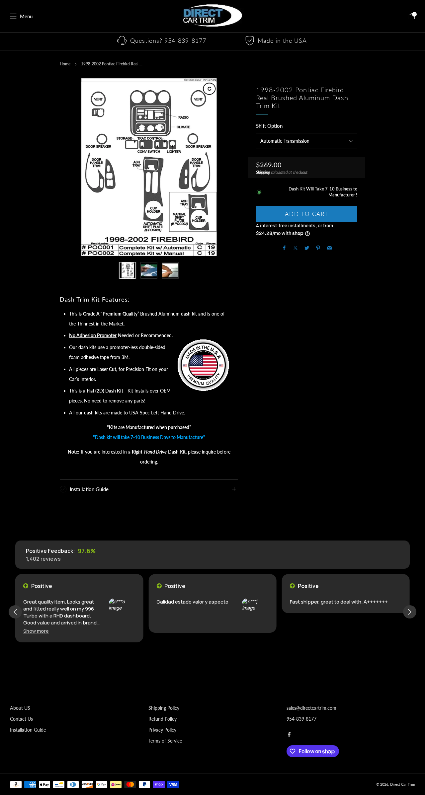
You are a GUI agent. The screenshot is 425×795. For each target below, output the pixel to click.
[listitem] (162, 41)
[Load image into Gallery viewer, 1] (127, 270)
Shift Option (269, 126)
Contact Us (21, 719)
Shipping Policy (163, 708)
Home (65, 63)
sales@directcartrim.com (311, 708)
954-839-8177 (301, 719)
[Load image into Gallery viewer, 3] (170, 270)
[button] (36, 630)
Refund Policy (162, 719)
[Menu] (13, 16)
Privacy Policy (162, 730)
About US (20, 708)
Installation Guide (28, 730)
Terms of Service (165, 741)
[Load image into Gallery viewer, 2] (148, 270)
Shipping (263, 172)
